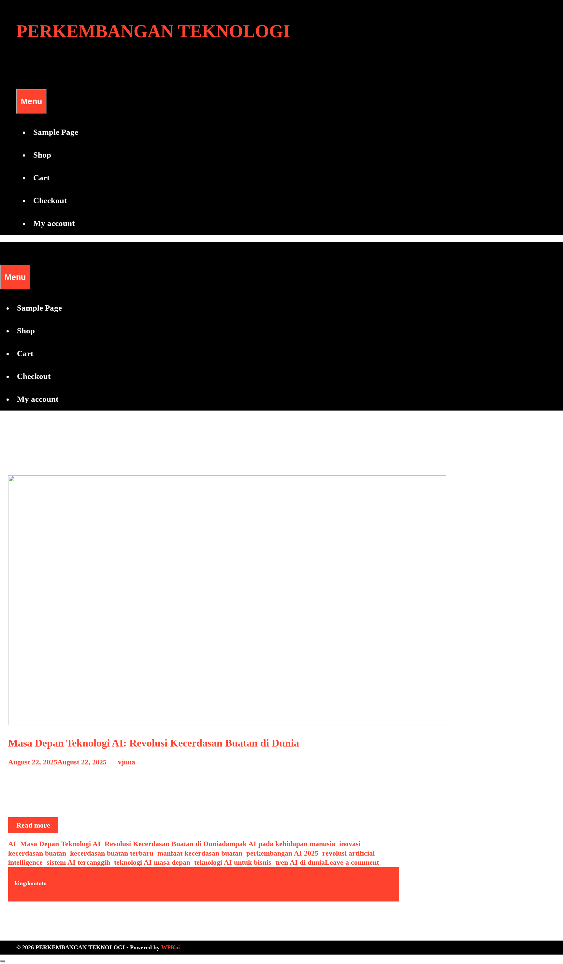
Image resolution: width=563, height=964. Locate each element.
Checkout (50, 200)
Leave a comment (352, 862)
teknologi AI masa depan (152, 862)
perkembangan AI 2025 (282, 853)
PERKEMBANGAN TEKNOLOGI (153, 31)
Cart (41, 177)
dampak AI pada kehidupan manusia (278, 844)
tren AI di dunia (300, 862)
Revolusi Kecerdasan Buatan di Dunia (163, 844)
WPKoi (170, 947)
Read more (37, 827)
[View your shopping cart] (20, 77)
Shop (42, 154)
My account (54, 223)
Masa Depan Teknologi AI (60, 844)
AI (12, 844)
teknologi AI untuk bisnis (232, 862)
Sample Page (55, 132)
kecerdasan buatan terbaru (111, 853)
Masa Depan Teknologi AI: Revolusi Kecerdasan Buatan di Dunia (153, 743)
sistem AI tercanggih (78, 862)
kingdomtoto (31, 883)
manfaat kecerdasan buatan (199, 853)
